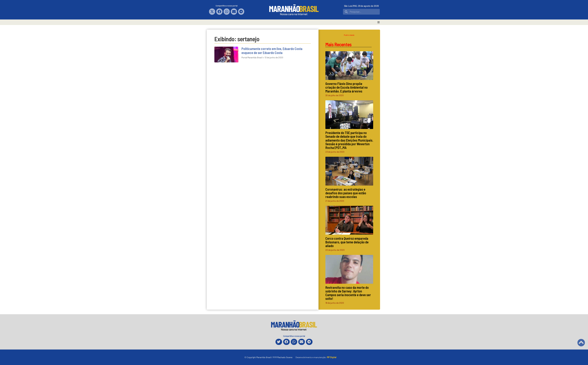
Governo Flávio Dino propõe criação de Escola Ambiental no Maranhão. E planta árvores (346, 87)
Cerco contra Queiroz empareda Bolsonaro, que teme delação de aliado (347, 242)
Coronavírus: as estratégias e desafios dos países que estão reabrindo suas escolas (345, 193)
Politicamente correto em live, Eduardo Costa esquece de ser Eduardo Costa (271, 51)
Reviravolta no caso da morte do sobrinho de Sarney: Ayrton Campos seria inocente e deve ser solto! (348, 293)
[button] (212, 11)
